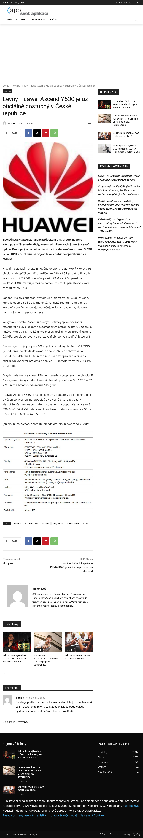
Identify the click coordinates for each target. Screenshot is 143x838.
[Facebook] (28, 133)
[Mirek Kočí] (5, 123)
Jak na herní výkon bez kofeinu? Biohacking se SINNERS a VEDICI (14, 658)
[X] (37, 133)
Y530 (85, 523)
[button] (136, 19)
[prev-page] (5, 673)
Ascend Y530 (31, 523)
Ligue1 (101, 175)
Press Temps (105, 237)
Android (17, 523)
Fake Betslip (105, 219)
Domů (6, 85)
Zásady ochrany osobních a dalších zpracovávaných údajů (40, 815)
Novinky (16, 85)
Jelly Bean (58, 523)
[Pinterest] (45, 133)
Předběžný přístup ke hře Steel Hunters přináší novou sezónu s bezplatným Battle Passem (118, 190)
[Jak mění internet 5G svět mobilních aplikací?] (79, 642)
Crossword (104, 186)
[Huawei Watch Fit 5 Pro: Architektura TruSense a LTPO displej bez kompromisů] (48, 642)
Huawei (45, 523)
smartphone (73, 523)
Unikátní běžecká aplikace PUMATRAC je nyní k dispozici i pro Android (71, 567)
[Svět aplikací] (28, 11)
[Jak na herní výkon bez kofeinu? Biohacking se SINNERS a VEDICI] (17, 642)
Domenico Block (107, 201)
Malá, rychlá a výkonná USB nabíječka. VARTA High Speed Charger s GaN (126, 148)
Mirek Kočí (16, 123)
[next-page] (11, 673)
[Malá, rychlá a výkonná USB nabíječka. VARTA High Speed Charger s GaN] (104, 148)
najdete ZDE (131, 805)
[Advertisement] (71, 52)
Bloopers (8, 563)
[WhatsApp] (54, 133)
